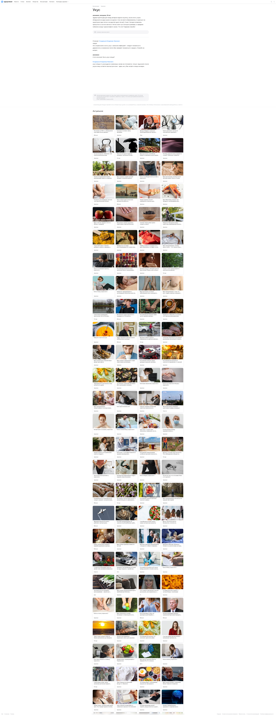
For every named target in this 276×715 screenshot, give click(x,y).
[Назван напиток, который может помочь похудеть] (103, 447)
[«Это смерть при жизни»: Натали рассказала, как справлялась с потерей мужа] (149, 585)
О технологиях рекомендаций (253, 713)
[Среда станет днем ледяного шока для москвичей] (172, 264)
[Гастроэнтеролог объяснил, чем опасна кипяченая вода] (103, 149)
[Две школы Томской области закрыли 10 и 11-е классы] (149, 654)
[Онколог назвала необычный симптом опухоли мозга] (149, 401)
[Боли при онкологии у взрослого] (149, 378)
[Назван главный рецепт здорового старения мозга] (172, 700)
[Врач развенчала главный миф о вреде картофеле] (103, 356)
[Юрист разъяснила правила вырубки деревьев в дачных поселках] (103, 539)
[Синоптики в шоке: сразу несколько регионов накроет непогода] (103, 677)
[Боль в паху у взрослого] (103, 287)
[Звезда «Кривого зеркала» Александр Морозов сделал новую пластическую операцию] (149, 126)
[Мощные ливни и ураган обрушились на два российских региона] (149, 333)
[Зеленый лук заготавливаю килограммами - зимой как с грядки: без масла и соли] (103, 585)
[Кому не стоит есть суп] (103, 333)
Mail (2, 713)
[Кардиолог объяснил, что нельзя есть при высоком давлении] (172, 310)
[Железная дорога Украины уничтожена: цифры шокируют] (172, 401)
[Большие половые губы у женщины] (126, 126)
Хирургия (103, 6)
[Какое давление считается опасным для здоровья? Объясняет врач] (172, 126)
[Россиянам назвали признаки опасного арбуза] (149, 493)
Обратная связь (242, 713)
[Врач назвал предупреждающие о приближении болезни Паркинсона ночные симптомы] (126, 585)
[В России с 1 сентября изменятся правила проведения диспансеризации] (126, 447)
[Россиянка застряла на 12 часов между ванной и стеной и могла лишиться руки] (149, 562)
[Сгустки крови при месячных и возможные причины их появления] (172, 631)
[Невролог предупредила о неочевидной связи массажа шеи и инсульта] (126, 287)
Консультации (96, 6)
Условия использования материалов (230, 713)
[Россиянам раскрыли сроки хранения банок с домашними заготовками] (126, 264)
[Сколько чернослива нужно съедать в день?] (149, 218)
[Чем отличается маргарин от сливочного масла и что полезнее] (126, 700)
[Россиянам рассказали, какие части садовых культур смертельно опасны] (149, 310)
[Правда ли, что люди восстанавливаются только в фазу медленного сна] (126, 241)
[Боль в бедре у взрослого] (149, 470)
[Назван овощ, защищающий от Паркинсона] (126, 654)
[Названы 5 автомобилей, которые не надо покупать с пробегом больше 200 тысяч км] (126, 562)
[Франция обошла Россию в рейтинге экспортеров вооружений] (103, 516)
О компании (6, 713)
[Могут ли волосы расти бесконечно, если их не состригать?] (172, 516)
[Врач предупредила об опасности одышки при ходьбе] (172, 493)
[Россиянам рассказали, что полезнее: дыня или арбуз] (149, 631)
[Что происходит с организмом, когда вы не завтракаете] (149, 677)
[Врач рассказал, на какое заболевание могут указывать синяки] (149, 287)
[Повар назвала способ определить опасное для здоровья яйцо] (149, 195)
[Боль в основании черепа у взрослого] (103, 264)
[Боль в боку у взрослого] (172, 562)
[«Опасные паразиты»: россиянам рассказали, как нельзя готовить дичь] (172, 333)
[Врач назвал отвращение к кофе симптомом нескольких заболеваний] (126, 356)
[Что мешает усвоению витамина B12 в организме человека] (126, 378)
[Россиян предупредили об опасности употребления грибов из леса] (126, 516)
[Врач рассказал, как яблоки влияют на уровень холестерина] (149, 149)
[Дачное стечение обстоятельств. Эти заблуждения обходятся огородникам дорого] (172, 447)
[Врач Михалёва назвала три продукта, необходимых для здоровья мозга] (172, 195)
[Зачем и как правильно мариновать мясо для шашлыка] (126, 631)
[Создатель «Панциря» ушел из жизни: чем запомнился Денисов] (103, 562)
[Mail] (2, 1)
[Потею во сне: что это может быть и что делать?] (172, 470)
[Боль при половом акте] (126, 401)
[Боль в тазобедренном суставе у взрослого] (149, 172)
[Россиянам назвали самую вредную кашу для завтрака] (149, 356)
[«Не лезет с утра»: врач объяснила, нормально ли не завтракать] (149, 424)
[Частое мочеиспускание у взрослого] (103, 470)
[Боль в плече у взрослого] (172, 654)
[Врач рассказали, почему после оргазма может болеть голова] (172, 172)
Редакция (219, 713)
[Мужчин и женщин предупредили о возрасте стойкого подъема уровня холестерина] (149, 539)
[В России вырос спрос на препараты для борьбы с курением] (149, 608)
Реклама (12, 713)
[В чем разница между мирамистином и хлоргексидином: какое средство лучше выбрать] (172, 424)
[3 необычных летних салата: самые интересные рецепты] (149, 516)
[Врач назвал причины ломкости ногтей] (126, 539)
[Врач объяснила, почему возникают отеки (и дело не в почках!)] (126, 608)
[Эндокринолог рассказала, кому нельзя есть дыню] (103, 378)
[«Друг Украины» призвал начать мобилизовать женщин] (126, 333)
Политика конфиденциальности (266, 713)
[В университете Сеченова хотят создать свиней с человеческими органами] (103, 493)
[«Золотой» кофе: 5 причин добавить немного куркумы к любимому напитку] (103, 241)
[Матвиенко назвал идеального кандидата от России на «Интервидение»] (126, 310)
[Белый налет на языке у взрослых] (103, 424)
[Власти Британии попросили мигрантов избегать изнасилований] (126, 195)
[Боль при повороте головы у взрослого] (103, 654)
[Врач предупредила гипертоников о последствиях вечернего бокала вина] (103, 401)
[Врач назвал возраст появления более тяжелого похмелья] (172, 677)
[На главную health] (7, 1)
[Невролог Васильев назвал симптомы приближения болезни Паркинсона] (172, 218)
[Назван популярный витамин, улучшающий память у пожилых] (103, 172)
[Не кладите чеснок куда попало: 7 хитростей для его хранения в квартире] (126, 493)
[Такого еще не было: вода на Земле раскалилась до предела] (103, 631)
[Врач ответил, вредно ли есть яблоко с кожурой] (103, 218)
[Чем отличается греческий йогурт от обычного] (126, 677)
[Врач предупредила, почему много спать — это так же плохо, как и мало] (172, 241)
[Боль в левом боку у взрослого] (126, 424)
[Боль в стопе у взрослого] (103, 608)
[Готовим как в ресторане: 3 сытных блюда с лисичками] (172, 585)
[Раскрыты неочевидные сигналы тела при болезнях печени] (103, 195)
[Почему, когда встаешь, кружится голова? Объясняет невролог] (172, 149)
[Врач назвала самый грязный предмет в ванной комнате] (126, 172)
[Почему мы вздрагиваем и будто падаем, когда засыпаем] (126, 470)
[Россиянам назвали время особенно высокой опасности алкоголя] (149, 447)
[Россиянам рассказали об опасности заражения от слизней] (172, 356)
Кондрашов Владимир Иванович (109, 41)
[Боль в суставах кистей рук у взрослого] (172, 378)
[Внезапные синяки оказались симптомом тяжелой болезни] (126, 218)
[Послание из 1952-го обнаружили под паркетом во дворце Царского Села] (103, 126)
